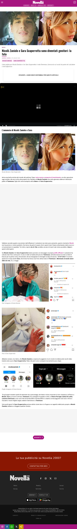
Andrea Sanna (6, 58)
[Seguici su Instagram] (2, 526)
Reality (38, 485)
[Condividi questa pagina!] (21, 526)
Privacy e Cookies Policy (38, 515)
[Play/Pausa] (2, 125)
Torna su (38, 518)
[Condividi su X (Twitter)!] (16, 526)
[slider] (11, 125)
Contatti (15, 515)
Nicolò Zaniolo (7, 60)
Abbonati (50, 5)
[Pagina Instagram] (74, 2)
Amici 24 (33, 5)
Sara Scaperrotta (19, 60)
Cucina (62, 489)
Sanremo (26, 5)
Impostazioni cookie (61, 515)
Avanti (38, 437)
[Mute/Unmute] (6, 125)
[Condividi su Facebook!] (7, 526)
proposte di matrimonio (53, 177)
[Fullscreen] (74, 125)
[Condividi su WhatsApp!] (11, 526)
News (3, 47)
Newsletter (42, 5)
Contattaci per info (38, 466)
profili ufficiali (58, 253)
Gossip (15, 489)
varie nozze (39, 177)
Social (62, 485)
